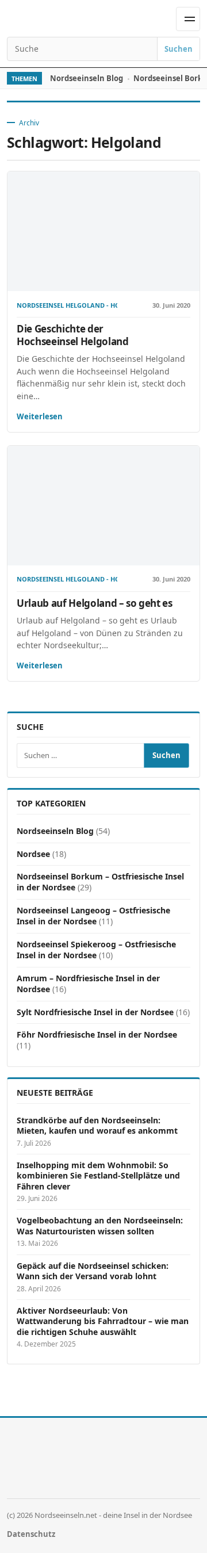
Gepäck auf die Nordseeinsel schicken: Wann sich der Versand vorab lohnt (92, 1271)
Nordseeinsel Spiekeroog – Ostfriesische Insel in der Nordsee (96, 950)
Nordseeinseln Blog (86, 78)
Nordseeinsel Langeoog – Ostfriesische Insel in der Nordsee (93, 916)
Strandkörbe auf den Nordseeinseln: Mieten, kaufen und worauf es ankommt (97, 1125)
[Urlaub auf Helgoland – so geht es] (103, 506)
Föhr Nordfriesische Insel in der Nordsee (97, 1034)
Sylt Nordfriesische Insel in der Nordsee (95, 1012)
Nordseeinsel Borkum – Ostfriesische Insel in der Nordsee (100, 882)
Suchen (178, 49)
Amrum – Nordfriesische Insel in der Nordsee (88, 983)
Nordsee (33, 853)
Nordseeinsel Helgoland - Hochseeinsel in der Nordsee (67, 305)
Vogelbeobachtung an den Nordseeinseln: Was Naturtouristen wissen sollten (100, 1225)
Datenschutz (31, 1534)
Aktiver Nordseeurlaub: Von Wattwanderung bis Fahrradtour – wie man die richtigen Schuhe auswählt (103, 1321)
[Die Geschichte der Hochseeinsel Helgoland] (103, 231)
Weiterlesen (40, 416)
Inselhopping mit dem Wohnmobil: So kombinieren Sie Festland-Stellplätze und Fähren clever (98, 1176)
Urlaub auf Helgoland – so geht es (94, 603)
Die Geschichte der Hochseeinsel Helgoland (73, 335)
